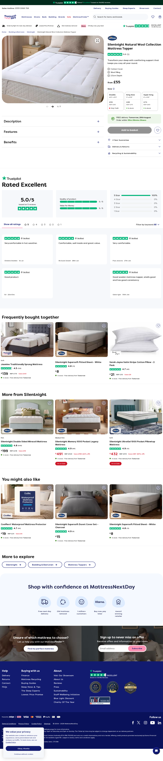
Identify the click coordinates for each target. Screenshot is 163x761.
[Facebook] (132, 722)
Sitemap (47, 724)
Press (56, 687)
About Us (58, 679)
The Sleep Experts (30, 691)
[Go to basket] (160, 16)
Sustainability (61, 691)
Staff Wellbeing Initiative (67, 694)
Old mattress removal (69, 26)
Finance (25, 675)
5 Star (117, 195)
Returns (6, 679)
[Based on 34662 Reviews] (103, 673)
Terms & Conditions (9, 724)
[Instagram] (144, 722)
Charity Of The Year (64, 702)
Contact (6, 683)
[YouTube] (151, 722)
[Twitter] (137, 722)
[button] (97, 40)
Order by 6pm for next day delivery (19, 26)
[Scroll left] (47, 106)
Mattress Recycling (31, 679)
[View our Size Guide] (114, 89)
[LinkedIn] (158, 722)
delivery (47, 729)
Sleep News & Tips (30, 687)
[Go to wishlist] (153, 16)
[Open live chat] (156, 750)
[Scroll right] (52, 106)
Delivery (6, 675)
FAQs (4, 687)
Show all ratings (12, 224)
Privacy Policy (23, 724)
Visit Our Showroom (64, 675)
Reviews (58, 683)
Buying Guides (28, 683)
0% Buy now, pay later (96, 26)
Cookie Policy (11, 742)
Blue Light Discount (64, 698)
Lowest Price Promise (46, 26)
